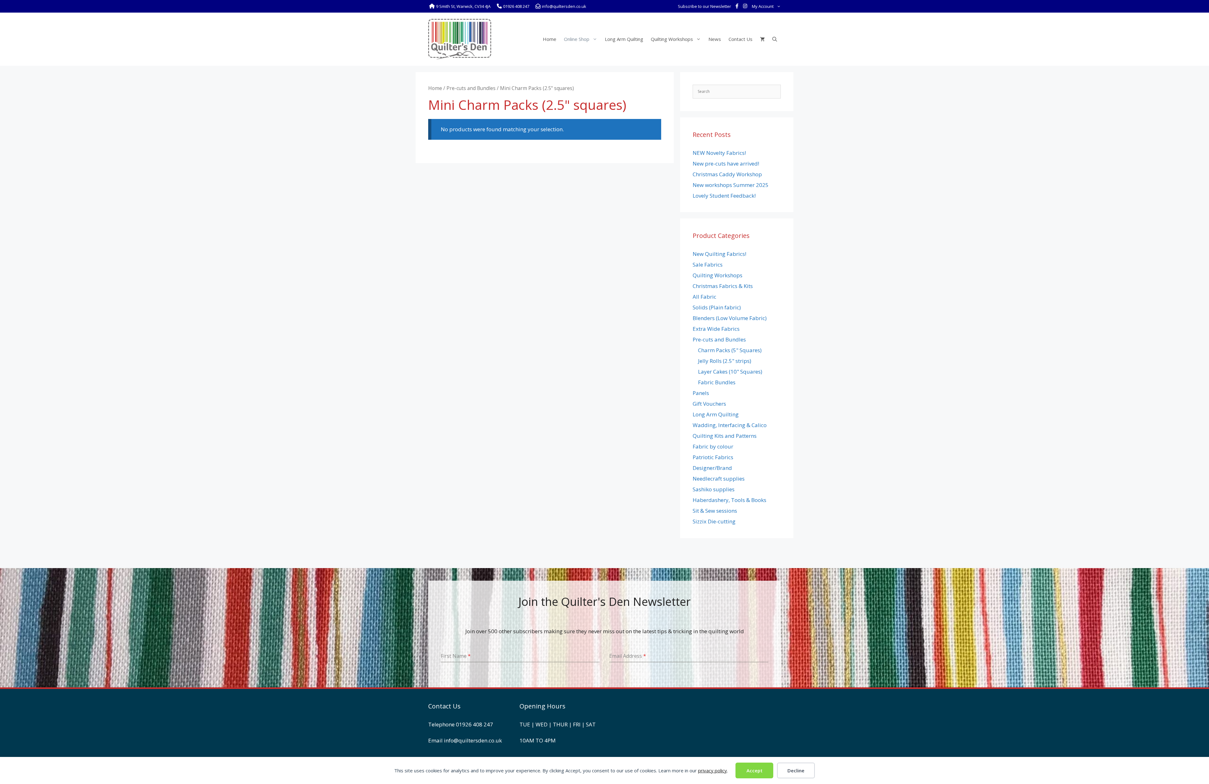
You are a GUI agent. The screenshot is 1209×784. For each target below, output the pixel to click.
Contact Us (740, 39)
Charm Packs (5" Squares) (730, 350)
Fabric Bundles (716, 382)
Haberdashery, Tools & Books (729, 500)
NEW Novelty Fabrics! (719, 152)
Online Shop (576, 39)
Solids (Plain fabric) (717, 307)
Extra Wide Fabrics (716, 328)
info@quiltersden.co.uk (473, 740)
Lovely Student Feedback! (724, 195)
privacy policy (712, 770)
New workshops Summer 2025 (731, 185)
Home (549, 39)
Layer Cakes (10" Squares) (730, 371)
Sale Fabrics (708, 264)
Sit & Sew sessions (715, 510)
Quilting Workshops (672, 39)
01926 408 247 (474, 724)
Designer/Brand (712, 467)
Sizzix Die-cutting (714, 521)
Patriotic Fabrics (713, 457)
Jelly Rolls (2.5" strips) (724, 360)
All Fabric (704, 296)
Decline (795, 770)
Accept (754, 770)
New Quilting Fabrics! (719, 253)
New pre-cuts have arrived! (726, 163)
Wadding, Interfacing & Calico (730, 425)
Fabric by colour (713, 446)
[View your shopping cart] (762, 39)
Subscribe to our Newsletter (704, 6)
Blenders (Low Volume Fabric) (730, 318)
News (714, 39)
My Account (763, 6)
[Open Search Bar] (775, 39)
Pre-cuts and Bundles (471, 88)
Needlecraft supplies (719, 478)
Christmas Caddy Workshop (727, 174)
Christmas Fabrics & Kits (723, 286)
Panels (701, 393)
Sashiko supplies (714, 489)
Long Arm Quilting (624, 39)
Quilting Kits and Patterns (725, 435)
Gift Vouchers (709, 403)
